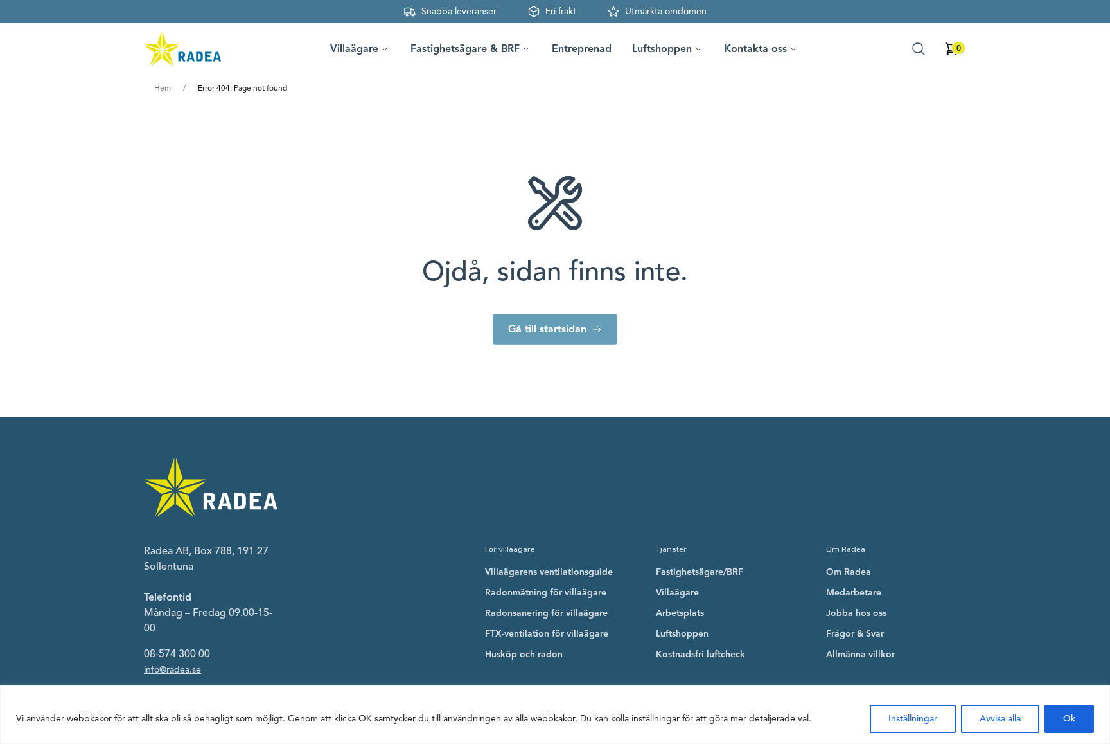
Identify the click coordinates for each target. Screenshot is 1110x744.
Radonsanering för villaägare (546, 613)
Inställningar (912, 718)
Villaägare (677, 592)
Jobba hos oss (856, 613)
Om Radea (848, 572)
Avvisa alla (1000, 718)
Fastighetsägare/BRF (699, 572)
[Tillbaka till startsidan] (182, 49)
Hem (162, 88)
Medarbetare (853, 592)
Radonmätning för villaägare (545, 592)
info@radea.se (172, 669)
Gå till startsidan (547, 329)
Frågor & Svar (855, 633)
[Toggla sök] (918, 48)
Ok (1069, 718)
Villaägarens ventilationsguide (549, 572)
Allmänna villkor (860, 654)
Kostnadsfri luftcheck (700, 654)
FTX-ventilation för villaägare (546, 633)
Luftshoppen (682, 633)
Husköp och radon (524, 654)
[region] (555, 714)
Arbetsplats (680, 613)
